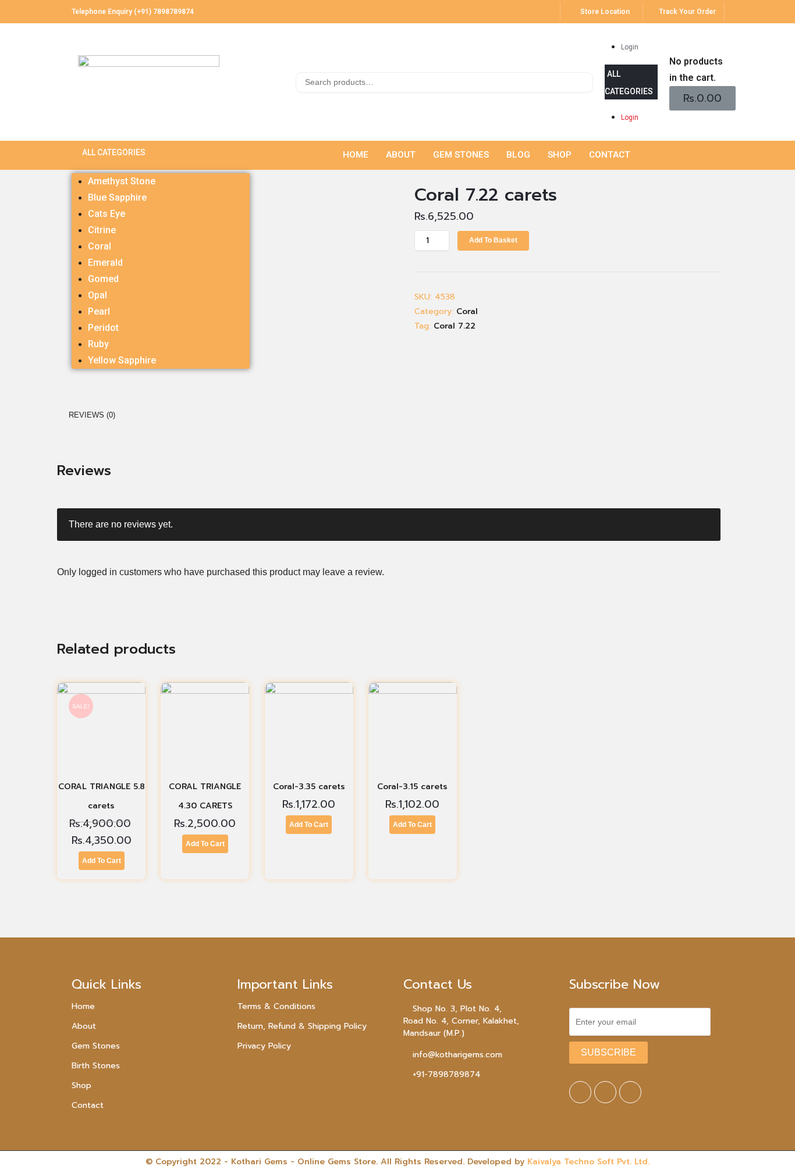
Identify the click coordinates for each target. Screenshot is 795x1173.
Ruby (98, 344)
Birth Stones (96, 1066)
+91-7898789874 (447, 1074)
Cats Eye (106, 213)
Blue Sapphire (117, 197)
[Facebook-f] (580, 1092)
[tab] (92, 415)
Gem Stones (96, 1046)
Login (629, 47)
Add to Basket (493, 240)
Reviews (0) (92, 415)
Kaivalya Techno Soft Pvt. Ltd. (588, 1162)
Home (83, 1006)
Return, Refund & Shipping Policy (302, 1026)
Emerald (105, 262)
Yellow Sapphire (122, 360)
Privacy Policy (264, 1046)
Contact (88, 1105)
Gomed (103, 278)
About (84, 1026)
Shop (81, 1085)
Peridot (103, 327)
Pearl (99, 311)
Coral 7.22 (454, 326)
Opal (97, 295)
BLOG (518, 154)
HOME (355, 154)
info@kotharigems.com (457, 1055)
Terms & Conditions (276, 1006)
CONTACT (609, 154)
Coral (99, 246)
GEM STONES (461, 154)
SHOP (560, 154)
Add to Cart (101, 861)
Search (583, 84)
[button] (631, 82)
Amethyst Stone (121, 181)
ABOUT (401, 154)
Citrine (102, 230)
